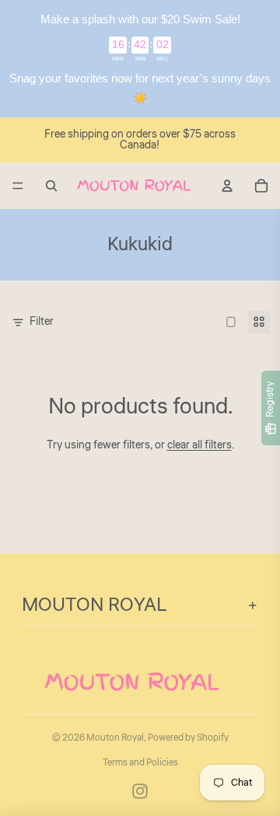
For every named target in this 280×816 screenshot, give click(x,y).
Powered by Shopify (188, 738)
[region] (140, 58)
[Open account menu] (227, 186)
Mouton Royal (115, 738)
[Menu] (18, 186)
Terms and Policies (140, 762)
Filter (42, 322)
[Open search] (51, 186)
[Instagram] (140, 791)
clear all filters (199, 445)
